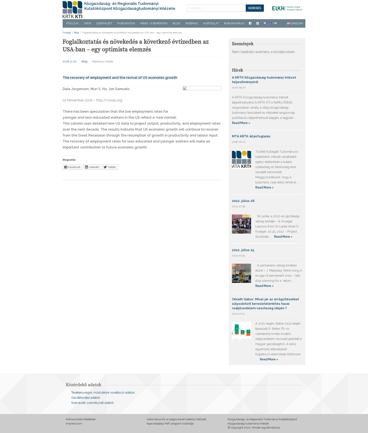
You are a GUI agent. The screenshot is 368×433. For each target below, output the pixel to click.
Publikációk (126, 23)
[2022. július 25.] (241, 273)
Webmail (191, 23)
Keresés (254, 8)
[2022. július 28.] (241, 224)
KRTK (87, 23)
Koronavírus (234, 23)
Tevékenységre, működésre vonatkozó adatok (103, 392)
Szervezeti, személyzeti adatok (92, 402)
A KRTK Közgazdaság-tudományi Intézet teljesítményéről (264, 80)
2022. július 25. (243, 250)
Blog (176, 23)
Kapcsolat (211, 23)
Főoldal (72, 23)
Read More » (241, 123)
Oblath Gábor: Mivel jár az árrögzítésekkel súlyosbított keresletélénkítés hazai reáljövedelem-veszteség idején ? (265, 303)
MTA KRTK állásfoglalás (251, 136)
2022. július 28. (243, 201)
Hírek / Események (154, 23)
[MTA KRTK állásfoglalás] (241, 159)
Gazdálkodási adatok (85, 397)
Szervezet (104, 23)
